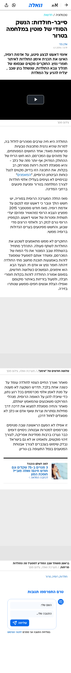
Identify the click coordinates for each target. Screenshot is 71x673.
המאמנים (24, 175)
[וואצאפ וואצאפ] (14, 5)
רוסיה (55, 577)
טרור (48, 577)
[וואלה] (35, 5)
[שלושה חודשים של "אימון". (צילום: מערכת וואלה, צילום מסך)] (35, 336)
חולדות (63, 577)
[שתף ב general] (6, 5)
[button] (55, 5)
